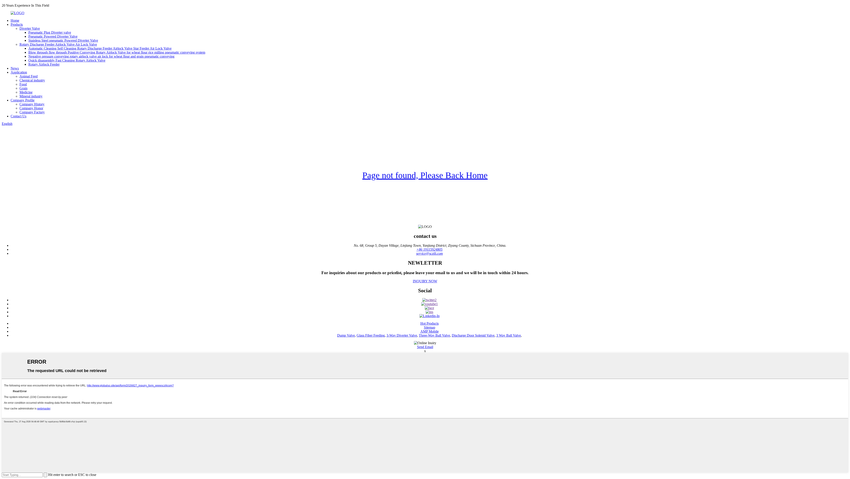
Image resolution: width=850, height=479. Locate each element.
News (15, 68)
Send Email (425, 347)
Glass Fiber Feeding (371, 335)
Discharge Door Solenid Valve (473, 335)
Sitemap (429, 327)
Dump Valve (346, 335)
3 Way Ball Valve (508, 335)
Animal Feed (28, 76)
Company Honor (31, 108)
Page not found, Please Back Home (425, 175)
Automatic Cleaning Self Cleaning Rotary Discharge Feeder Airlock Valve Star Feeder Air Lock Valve (100, 48)
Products (17, 24)
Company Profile (23, 100)
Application (19, 72)
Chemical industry (32, 80)
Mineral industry (30, 96)
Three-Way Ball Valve (434, 335)
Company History (31, 104)
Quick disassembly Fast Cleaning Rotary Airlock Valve (66, 60)
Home (15, 20)
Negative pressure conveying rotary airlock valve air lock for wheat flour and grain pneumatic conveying (101, 56)
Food (23, 84)
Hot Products (429, 323)
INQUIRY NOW (425, 281)
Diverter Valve (29, 28)
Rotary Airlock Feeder (44, 64)
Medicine (26, 92)
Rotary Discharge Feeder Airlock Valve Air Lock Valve (58, 44)
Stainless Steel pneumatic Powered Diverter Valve (63, 40)
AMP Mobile (429, 331)
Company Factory (32, 112)
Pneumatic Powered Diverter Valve (52, 36)
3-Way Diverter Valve (401, 335)
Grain (23, 88)
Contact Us (18, 116)
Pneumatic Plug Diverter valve (49, 32)
